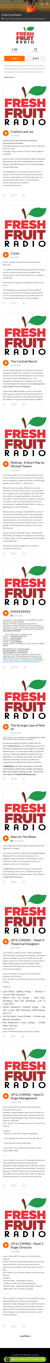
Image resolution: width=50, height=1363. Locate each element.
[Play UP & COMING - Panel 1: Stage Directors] (6, 1245)
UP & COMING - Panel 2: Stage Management (27, 1096)
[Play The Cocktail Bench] (6, 363)
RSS (36, 58)
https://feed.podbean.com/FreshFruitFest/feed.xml (24, 19)
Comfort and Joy (22, 131)
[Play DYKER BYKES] (6, 613)
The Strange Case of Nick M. (28, 727)
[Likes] (4, 195)
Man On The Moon (23, 837)
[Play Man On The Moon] (6, 838)
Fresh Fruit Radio (11, 14)
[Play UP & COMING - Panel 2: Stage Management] (6, 1096)
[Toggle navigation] (47, 3)
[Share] (23, 195)
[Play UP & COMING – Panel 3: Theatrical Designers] (6, 942)
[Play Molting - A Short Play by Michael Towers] (6, 464)
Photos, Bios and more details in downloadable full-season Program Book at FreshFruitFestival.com (23, 661)
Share (15, 58)
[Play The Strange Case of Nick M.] (6, 727)
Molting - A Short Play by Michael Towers (27, 464)
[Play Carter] (6, 255)
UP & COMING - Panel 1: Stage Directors (27, 1245)
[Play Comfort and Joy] (6, 133)
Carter (15, 253)
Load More (25, 1336)
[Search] (41, 3)
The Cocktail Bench (24, 361)
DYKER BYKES (20, 611)
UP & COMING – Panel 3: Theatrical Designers (28, 942)
